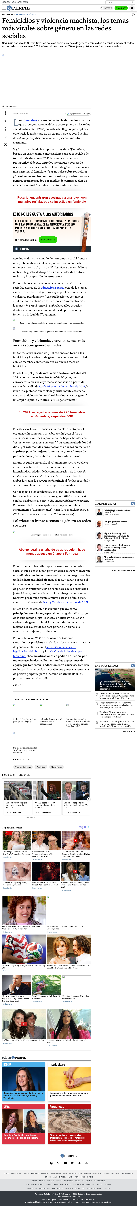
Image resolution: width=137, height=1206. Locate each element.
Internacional (55, 1173)
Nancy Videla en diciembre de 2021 (65, 602)
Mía (83, 1181)
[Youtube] (65, 1163)
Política (26, 1173)
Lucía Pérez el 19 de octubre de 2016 (61, 386)
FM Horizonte (99, 1181)
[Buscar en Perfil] (133, 2)
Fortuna (59, 1181)
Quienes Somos (44, 1189)
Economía (35, 1173)
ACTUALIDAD (7, 14)
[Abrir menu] (4, 8)
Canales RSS (32, 1189)
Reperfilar (96, 1173)
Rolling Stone (79, 1185)
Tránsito (106, 1189)
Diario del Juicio (87, 1177)
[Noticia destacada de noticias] (23, 1065)
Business (106, 1173)
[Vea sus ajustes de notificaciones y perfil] (132, 8)
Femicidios (41, 767)
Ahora (6, 1173)
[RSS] (79, 1163)
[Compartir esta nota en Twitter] (5, 121)
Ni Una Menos (56, 767)
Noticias (47, 1177)
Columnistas (105, 503)
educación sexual (52, 287)
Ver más (127, 731)
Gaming (70, 1177)
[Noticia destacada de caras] (23, 1107)
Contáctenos (57, 1189)
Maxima (108, 1185)
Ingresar (108, 8)
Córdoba (87, 1173)
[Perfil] (19, 1058)
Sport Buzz (90, 1185)
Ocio (80, 1173)
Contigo (48, 1185)
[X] (58, 1163)
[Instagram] (72, 1163)
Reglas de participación (91, 1189)
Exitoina (62, 1177)
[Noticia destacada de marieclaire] (69, 1065)
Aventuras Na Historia (62, 1185)
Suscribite (121, 8)
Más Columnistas (122, 570)
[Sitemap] (86, 1163)
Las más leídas (107, 665)
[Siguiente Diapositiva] (88, 799)
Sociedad (44, 1173)
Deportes (73, 1173)
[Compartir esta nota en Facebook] (5, 113)
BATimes (89, 1181)
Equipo (77, 1189)
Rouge (77, 1181)
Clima (65, 1173)
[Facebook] (51, 1163)
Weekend (50, 1181)
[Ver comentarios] (133, 15)
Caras (55, 1177)
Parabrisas (68, 1181)
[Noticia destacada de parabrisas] (69, 1107)
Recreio (100, 1185)
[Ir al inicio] (18, 8)
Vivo (77, 1177)
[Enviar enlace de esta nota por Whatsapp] (5, 129)
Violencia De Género (23, 767)
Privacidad (69, 1189)
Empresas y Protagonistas (122, 1173)
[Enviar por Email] (5, 137)
